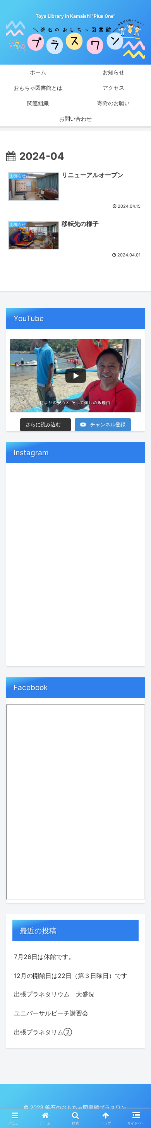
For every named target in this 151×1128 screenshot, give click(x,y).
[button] (135, 999)
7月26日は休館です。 (44, 957)
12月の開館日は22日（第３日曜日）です (70, 975)
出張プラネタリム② (43, 1032)
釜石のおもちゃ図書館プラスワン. (86, 1107)
